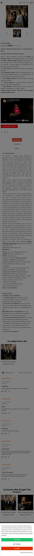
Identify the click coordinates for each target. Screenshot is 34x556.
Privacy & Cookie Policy (26, 552)
